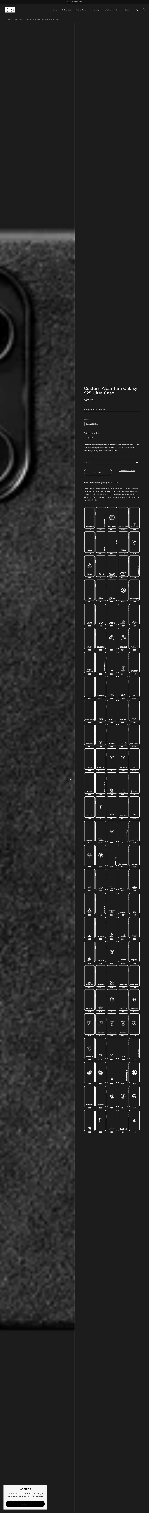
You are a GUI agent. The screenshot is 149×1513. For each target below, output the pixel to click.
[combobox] (112, 424)
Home (7, 19)
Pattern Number (91, 433)
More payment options (127, 471)
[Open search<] (137, 9)
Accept (25, 1504)
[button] (4, 779)
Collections (17, 19)
